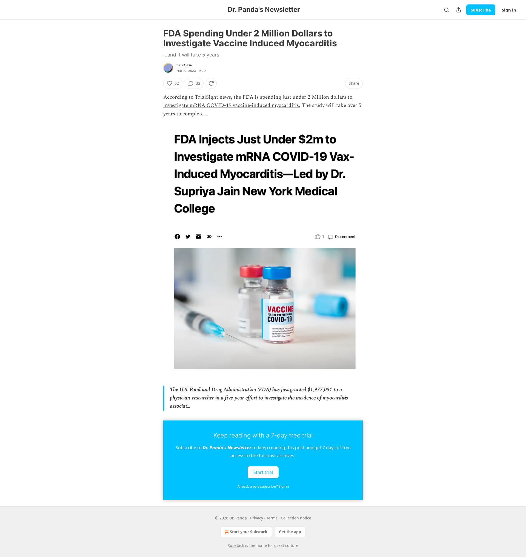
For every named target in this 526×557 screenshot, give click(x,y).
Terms (272, 518)
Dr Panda (184, 65)
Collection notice (296, 518)
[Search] (446, 9)
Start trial (263, 472)
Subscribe (481, 10)
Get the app (290, 531)
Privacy (256, 518)
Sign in (509, 10)
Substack (236, 545)
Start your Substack (248, 531)
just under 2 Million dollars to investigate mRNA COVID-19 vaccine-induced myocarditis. (257, 101)
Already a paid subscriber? (263, 486)
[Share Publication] (458, 9)
